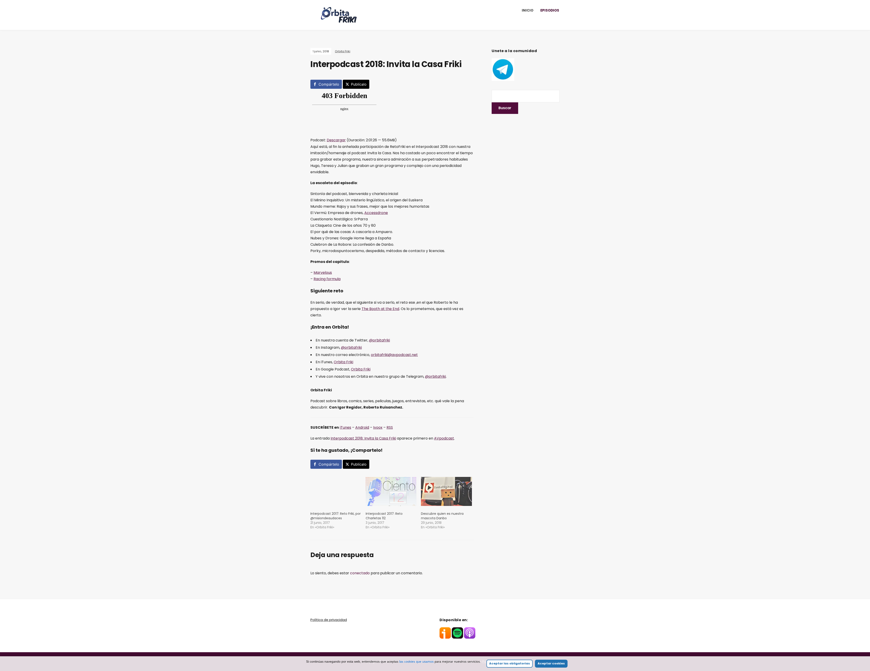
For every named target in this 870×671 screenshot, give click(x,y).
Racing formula (327, 278)
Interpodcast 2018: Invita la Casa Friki (363, 438)
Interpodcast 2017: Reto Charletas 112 (384, 515)
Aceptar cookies (551, 663)
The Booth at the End (380, 308)
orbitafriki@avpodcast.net (394, 354)
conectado (360, 573)
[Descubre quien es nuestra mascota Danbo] (446, 491)
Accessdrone (376, 212)
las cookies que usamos (416, 661)
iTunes (345, 427)
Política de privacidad (328, 619)
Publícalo (359, 84)
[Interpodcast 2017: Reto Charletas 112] (391, 491)
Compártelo (329, 84)
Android (362, 427)
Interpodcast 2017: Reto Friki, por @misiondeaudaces (335, 515)
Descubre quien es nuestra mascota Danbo (442, 515)
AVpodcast (444, 438)
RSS (390, 427)
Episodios (549, 10)
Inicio (527, 10)
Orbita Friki (342, 51)
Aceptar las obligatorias (509, 663)
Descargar (336, 140)
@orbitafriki (379, 340)
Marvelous (323, 272)
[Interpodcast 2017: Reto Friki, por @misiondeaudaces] (335, 491)
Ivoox (377, 427)
